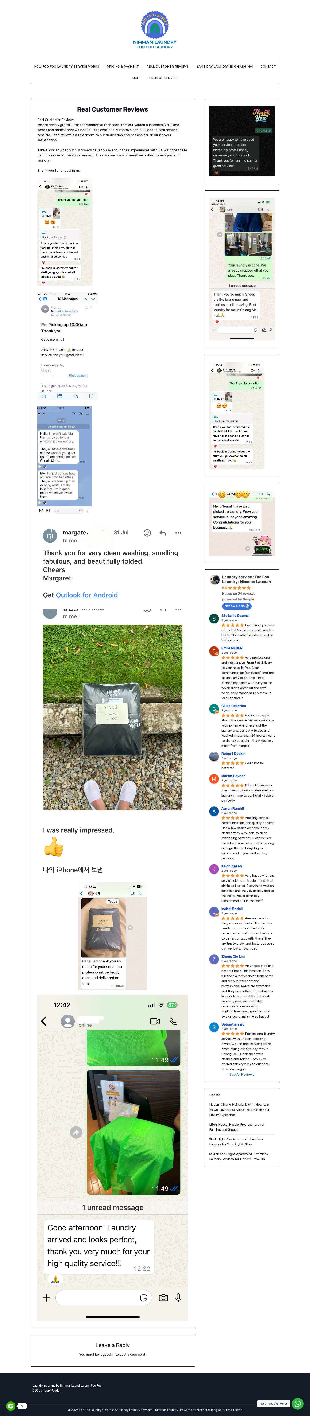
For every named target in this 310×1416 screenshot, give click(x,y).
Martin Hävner (233, 776)
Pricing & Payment (123, 67)
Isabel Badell (232, 909)
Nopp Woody (51, 1390)
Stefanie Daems (235, 616)
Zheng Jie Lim (233, 956)
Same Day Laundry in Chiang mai (224, 67)
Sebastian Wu (232, 1024)
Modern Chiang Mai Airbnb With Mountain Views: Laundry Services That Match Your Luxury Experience (239, 1110)
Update (214, 1095)
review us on (235, 606)
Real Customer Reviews (168, 67)
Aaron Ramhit (232, 808)
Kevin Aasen (231, 866)
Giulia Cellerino (233, 706)
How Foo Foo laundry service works (66, 67)
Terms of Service (162, 78)
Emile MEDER (232, 648)
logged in (107, 1355)
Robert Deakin (233, 754)
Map (135, 78)
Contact (268, 67)
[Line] (10, 1406)
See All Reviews (242, 1075)
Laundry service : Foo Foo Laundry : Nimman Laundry (246, 579)
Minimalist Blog (207, 1410)
